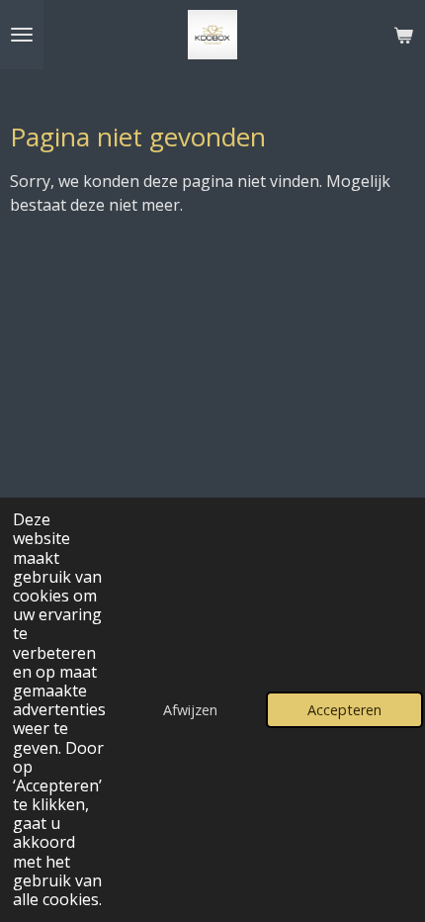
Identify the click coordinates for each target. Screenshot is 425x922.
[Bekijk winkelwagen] (403, 34)
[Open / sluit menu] (21, 34)
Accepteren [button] (344, 709)
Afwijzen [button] (190, 709)
